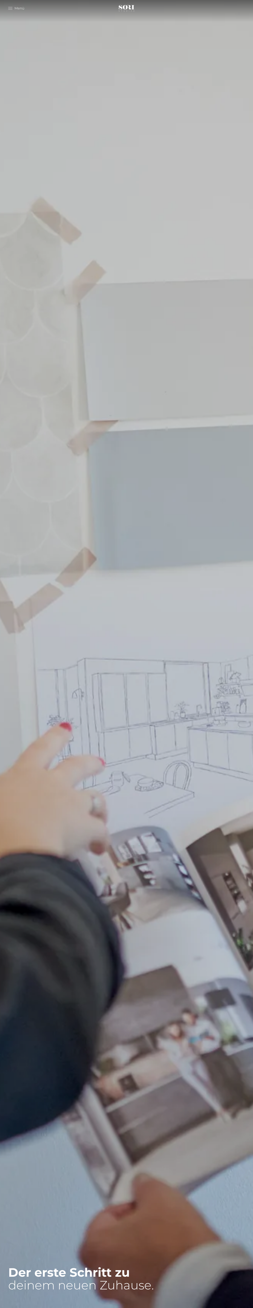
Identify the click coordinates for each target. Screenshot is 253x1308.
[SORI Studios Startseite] (126, 8)
